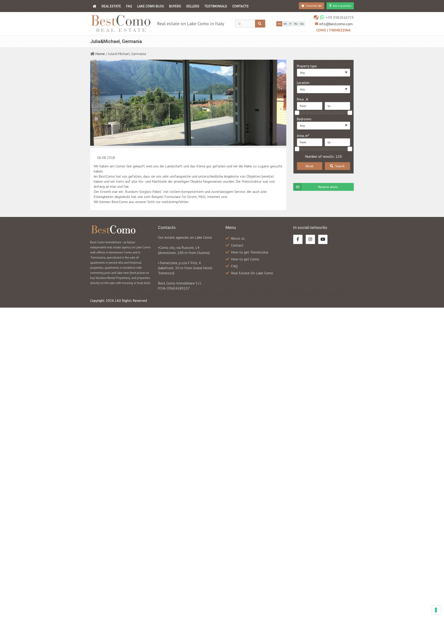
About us (238, 238)
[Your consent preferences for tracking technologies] (436, 610)
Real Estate (111, 6)
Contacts (240, 6)
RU (296, 23)
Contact (237, 245)
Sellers (192, 6)
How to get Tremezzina (249, 252)
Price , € (302, 99)
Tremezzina (340, 30)
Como (321, 30)
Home (100, 53)
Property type (307, 66)
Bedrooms (304, 119)
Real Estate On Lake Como (252, 273)
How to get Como (245, 259)
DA (302, 23)
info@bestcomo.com (336, 24)
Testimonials (215, 6)
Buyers (175, 6)
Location (303, 82)
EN (279, 23)
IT (290, 23)
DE (285, 23)
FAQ (129, 6)
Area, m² (303, 135)
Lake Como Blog (150, 6)
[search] (260, 24)
